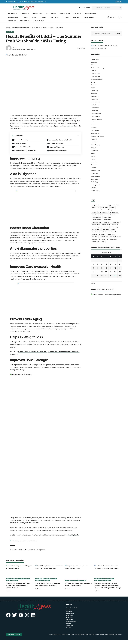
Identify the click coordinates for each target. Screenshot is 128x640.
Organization (94, 150)
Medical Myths (95, 133)
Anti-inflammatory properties (25, 150)
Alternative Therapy (105, 205)
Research (94, 167)
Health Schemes (95, 107)
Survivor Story (95, 179)
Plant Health (94, 162)
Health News (94, 93)
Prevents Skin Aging (56, 143)
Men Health (94, 139)
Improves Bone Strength (58, 150)
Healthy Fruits (73, 535)
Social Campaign (95, 176)
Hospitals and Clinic (96, 119)
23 (120, 272)
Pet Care (94, 234)
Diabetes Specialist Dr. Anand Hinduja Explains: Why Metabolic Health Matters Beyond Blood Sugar (107, 585)
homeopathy (114, 227)
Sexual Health (111, 234)
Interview (93, 127)
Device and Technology (97, 68)
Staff (15, 47)
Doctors (93, 70)
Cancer (112, 207)
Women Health (95, 190)
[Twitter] (82, 7)
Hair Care (94, 214)
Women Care (95, 241)
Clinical (93, 65)
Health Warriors (96, 222)
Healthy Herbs (106, 224)
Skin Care (95, 236)
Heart (107, 227)
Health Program (96, 219)
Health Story (94, 110)
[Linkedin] (33, 615)
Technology (94, 182)
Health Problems (95, 102)
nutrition (70, 126)
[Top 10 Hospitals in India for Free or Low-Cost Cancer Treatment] (49, 573)
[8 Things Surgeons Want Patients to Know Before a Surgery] (79, 573)
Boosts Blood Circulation (23, 147)
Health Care (94, 90)
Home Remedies (96, 116)
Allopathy (94, 205)
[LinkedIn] (89, 7)
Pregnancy (102, 234)
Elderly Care (111, 210)
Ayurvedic (116, 205)
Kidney (113, 229)
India (92, 122)
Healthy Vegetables (97, 227)
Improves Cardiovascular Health (60, 140)
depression (95, 210)
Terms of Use (42, 1)
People (93, 153)
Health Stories (107, 219)
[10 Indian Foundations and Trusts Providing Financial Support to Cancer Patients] (20, 573)
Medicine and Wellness (97, 136)
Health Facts (22, 550)
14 (110, 268)
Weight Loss (113, 239)
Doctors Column (95, 73)
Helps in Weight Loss (56, 147)
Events (93, 82)
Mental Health (95, 142)
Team (9, 591)
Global (93, 87)
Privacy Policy (30, 1)
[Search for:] (104, 33)
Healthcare (31, 550)
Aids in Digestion (20, 143)
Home (8, 28)
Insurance (94, 125)
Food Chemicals (102, 212)
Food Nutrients (114, 212)
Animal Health (95, 59)
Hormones (106, 229)
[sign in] (108, 17)
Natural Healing (95, 145)
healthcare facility (96, 113)
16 (120, 268)
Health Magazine (96, 217)
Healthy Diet (106, 222)
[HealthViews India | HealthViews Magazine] (24, 8)
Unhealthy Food (103, 239)
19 (102, 272)
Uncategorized (95, 185)
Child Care (94, 62)
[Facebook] (80, 7)
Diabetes (103, 210)
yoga (103, 241)
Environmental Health (97, 79)
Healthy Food (115, 222)
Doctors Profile (95, 76)
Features (93, 85)
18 (97, 272)
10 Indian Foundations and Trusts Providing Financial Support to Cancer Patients (18, 585)
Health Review (95, 105)
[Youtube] (20, 615)
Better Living (95, 207)
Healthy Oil (115, 224)
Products (93, 165)
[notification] (111, 17)
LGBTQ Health (95, 130)
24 (93, 276)
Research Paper (95, 170)
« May (93, 283)
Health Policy (94, 96)
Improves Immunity (21, 140)
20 (106, 272)
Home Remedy (96, 229)
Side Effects (94, 173)
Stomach (94, 239)
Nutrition (10, 31)
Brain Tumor (104, 207)
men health (104, 232)
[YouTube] (84, 7)
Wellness (93, 187)
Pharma (93, 156)
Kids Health (95, 232)
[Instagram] (87, 7)
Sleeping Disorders (115, 236)
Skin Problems (104, 236)
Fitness (94, 212)
